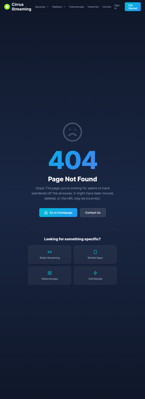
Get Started (132, 7)
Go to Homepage (61, 212)
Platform (57, 6)
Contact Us (93, 212)
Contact (106, 6)
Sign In (117, 7)
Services (40, 6)
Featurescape (76, 6)
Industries (93, 6)
